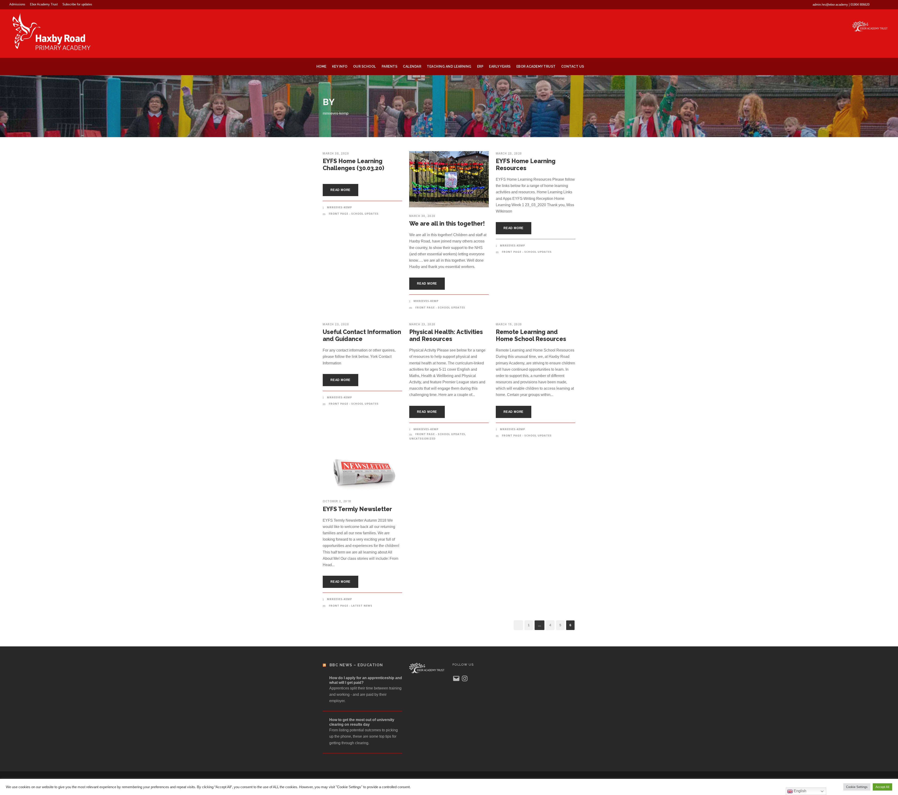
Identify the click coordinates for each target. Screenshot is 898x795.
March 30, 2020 (336, 153)
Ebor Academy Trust (44, 4)
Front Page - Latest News (350, 605)
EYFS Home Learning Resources (525, 165)
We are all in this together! (447, 223)
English (799, 791)
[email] (879, 4)
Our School (364, 66)
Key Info (340, 66)
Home (321, 66)
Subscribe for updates (77, 4)
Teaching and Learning (449, 66)
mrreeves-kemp (339, 207)
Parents (390, 66)
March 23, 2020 (509, 153)
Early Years (500, 66)
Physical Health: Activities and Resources (446, 335)
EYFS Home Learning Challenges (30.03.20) (353, 165)
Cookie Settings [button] (857, 787)
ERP (480, 66)
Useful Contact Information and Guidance (362, 335)
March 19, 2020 (509, 324)
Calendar (412, 66)
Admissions (17, 4)
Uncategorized (422, 438)
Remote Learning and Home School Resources (531, 335)
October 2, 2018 (337, 501)
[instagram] (887, 4)
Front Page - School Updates (354, 213)
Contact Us (572, 66)
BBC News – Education (356, 665)
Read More (340, 190)
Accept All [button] (882, 787)
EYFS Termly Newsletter (357, 509)
